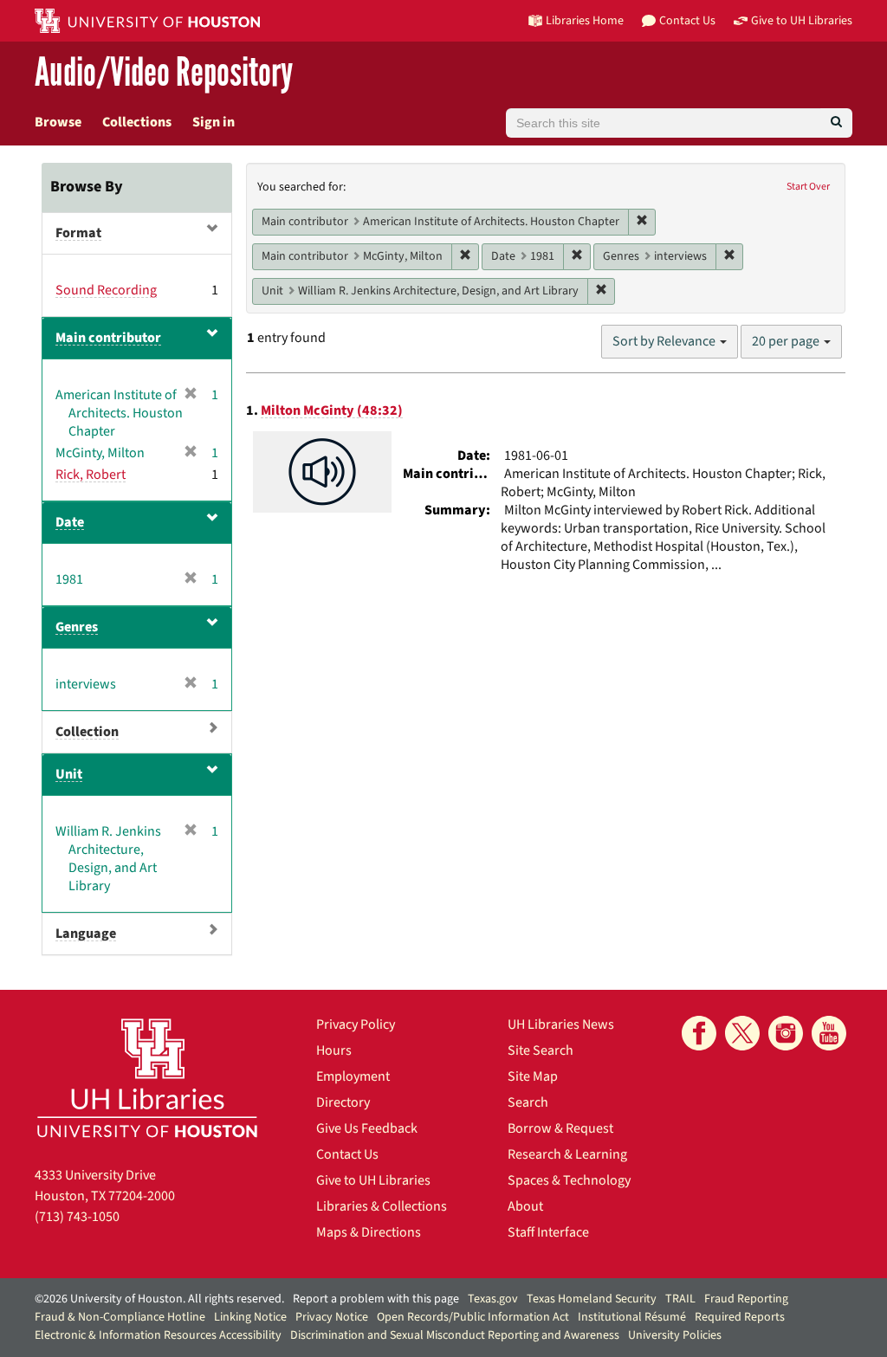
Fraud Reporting (746, 1299)
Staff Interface (548, 1232)
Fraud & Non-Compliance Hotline (120, 1317)
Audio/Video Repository (164, 73)
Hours (334, 1050)
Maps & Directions (368, 1232)
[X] (742, 1033)
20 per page (787, 341)
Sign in (213, 122)
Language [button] (85, 933)
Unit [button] (68, 774)
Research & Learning (567, 1154)
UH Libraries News (561, 1024)
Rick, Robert (90, 474)
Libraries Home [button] (585, 20)
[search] (836, 123)
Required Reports (740, 1317)
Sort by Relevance (665, 341)
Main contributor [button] (108, 337)
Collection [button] (87, 731)
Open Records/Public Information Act (473, 1317)
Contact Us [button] (687, 20)
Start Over (808, 186)
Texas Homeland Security (592, 1299)
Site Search (540, 1050)
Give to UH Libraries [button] (801, 20)
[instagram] (785, 1033)
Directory (343, 1102)
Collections (137, 122)
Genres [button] (76, 626)
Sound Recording (106, 290)
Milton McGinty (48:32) (332, 410)
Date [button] (69, 522)
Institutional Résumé (632, 1317)
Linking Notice (250, 1317)
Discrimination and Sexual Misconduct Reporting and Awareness (454, 1335)
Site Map (533, 1076)
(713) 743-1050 (77, 1216)
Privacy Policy (355, 1024)
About (525, 1206)
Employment (353, 1076)
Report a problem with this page (376, 1299)
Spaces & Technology (569, 1180)
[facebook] (699, 1033)
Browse (58, 122)
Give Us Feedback (367, 1128)
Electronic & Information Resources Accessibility (158, 1335)
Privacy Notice (331, 1317)
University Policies (675, 1335)
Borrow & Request (560, 1128)
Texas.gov (493, 1299)
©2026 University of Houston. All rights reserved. (159, 1299)
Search (528, 1102)
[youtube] (829, 1033)
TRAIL (680, 1299)
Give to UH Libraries (373, 1180)
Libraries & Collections (381, 1206)
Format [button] (78, 232)
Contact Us (347, 1154)
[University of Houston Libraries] (147, 1078)
